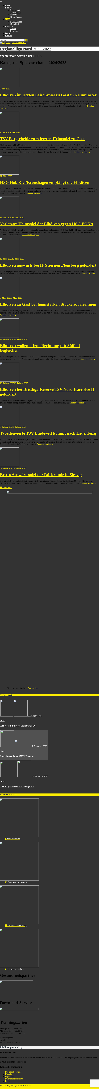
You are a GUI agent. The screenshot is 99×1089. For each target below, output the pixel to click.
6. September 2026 (39, 746)
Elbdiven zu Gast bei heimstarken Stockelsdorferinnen (48, 304)
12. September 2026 (40, 776)
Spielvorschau (16, 22)
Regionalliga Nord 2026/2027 (25, 49)
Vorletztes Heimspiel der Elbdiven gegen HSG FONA (46, 223)
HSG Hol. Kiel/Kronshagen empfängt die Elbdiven (44, 182)
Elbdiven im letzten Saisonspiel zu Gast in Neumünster (48, 95)
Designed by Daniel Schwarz (12, 1088)
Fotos (7, 33)
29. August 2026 (35, 716)
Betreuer (13, 15)
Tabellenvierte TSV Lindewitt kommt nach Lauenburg (48, 433)
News (7, 19)
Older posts (6, 488)
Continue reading (81, 152)
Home (7, 5)
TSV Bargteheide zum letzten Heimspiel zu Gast (42, 138)
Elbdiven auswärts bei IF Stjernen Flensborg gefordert (48, 265)
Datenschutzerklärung (14, 1079)
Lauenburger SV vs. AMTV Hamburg (17, 756)
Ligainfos (9, 26)
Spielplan (14, 31)
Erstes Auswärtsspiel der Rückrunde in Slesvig (41, 474)
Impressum (9, 1076)
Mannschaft (15, 10)
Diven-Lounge (16, 17)
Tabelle (13, 29)
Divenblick (14, 24)
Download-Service (12, 1072)
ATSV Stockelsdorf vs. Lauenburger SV (18, 726)
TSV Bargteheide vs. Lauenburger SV (17, 786)
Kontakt (8, 35)
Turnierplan (33, 688)
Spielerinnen (15, 12)
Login (7, 1081)
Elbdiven (9, 8)
